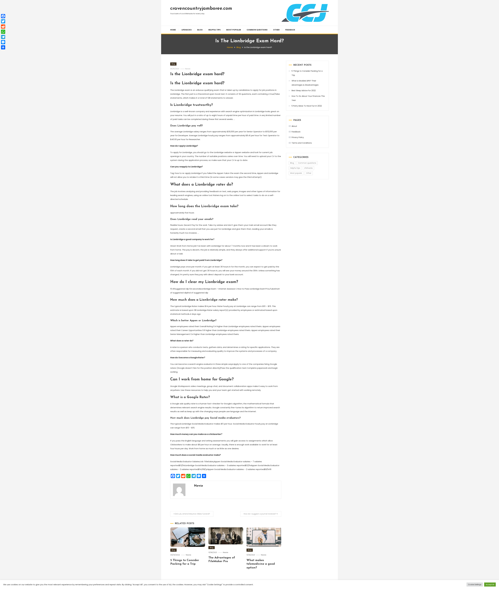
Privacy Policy (298, 137)
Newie (187, 68)
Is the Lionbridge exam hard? (197, 74)
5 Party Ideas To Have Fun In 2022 (307, 106)
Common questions (257, 29)
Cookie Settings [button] (474, 584)
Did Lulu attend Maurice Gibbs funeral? (192, 514)
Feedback (290, 29)
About (294, 126)
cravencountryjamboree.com (201, 8)
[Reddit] (3, 26)
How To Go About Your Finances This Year (308, 98)
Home (173, 29)
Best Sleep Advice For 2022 (304, 90)
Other (276, 29)
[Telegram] (3, 37)
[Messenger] (3, 42)
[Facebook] (3, 16)
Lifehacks (187, 29)
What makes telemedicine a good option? (261, 564)
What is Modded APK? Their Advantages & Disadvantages (305, 82)
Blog (200, 29)
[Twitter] (3, 21)
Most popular (233, 29)
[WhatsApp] (3, 31)
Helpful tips (214, 29)
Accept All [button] (490, 584)
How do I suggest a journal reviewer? (260, 514)
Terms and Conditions (302, 143)
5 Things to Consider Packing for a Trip (307, 73)
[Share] (3, 47)
